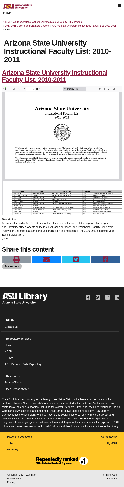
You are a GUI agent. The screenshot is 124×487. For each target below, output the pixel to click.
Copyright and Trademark (21, 474)
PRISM (7, 12)
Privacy (11, 482)
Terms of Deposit (14, 382)
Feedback (13, 266)
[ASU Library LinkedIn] (117, 297)
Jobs (10, 443)
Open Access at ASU (17, 389)
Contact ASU (109, 436)
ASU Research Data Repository (23, 364)
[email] (46, 259)
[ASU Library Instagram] (107, 297)
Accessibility (14, 478)
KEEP (8, 351)
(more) (5, 238)
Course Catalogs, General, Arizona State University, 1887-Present (47, 22)
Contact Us (11, 327)
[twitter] (76, 259)
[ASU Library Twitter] (98, 297)
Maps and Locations (19, 436)
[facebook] (105, 259)
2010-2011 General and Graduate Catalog (27, 25)
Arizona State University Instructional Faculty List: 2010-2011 (84, 25)
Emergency (110, 478)
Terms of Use (109, 474)
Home (8, 345)
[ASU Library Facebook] (88, 297)
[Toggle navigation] (119, 5)
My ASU (112, 443)
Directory (12, 449)
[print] (16, 259)
